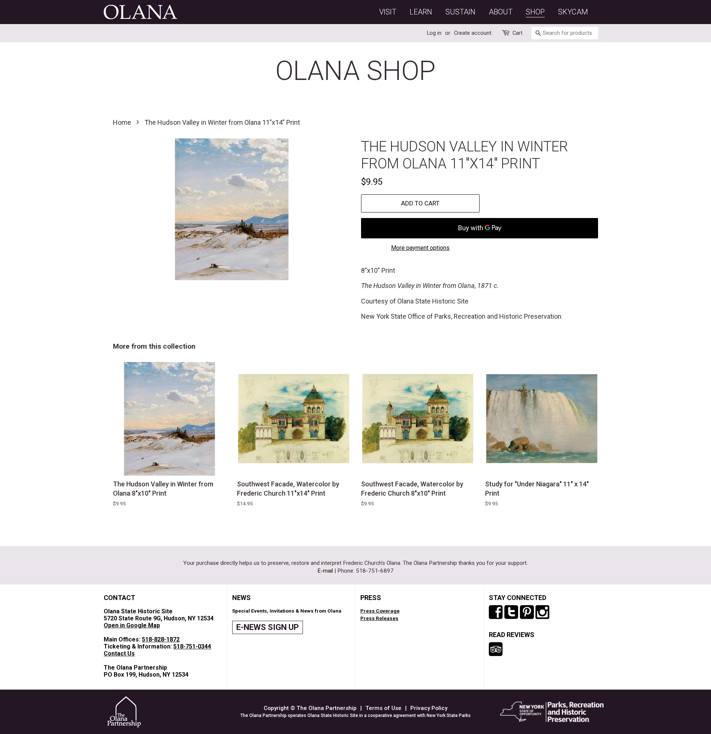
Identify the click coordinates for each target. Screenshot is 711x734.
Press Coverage (380, 611)
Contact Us (119, 653)
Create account (472, 33)
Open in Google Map (132, 625)
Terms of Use (383, 708)
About (501, 11)
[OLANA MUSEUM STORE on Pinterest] (527, 613)
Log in (434, 33)
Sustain (460, 11)
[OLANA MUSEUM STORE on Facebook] (496, 613)
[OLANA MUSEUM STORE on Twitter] (511, 613)
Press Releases (379, 618)
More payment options (420, 247)
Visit (387, 11)
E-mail (325, 570)
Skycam (573, 11)
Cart (518, 33)
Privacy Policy (428, 708)
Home (122, 122)
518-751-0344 (192, 646)
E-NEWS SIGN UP (267, 627)
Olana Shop (355, 71)
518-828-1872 (161, 639)
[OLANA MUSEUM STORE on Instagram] (542, 613)
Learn (421, 11)
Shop (535, 11)
